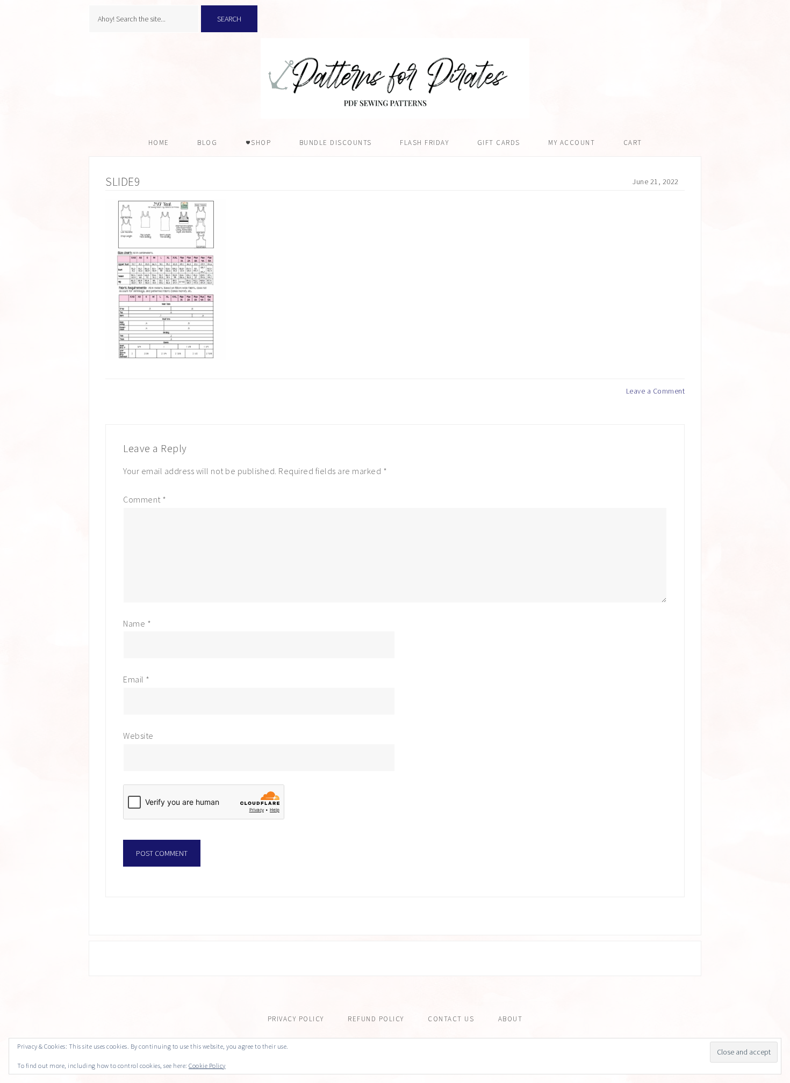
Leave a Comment (655, 391)
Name (137, 623)
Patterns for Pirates (395, 78)
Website (138, 735)
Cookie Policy (207, 1066)
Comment (145, 499)
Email (136, 679)
